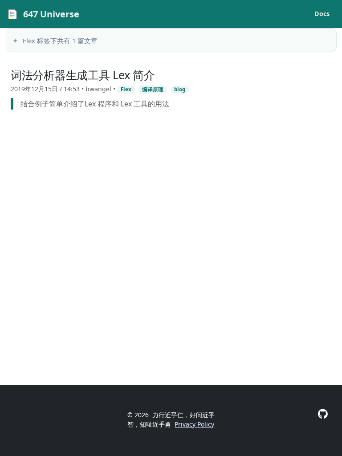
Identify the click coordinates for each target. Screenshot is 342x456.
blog (179, 89)
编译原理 (152, 89)
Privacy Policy (194, 424)
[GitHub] (323, 414)
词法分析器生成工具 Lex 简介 (83, 74)
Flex (126, 89)
